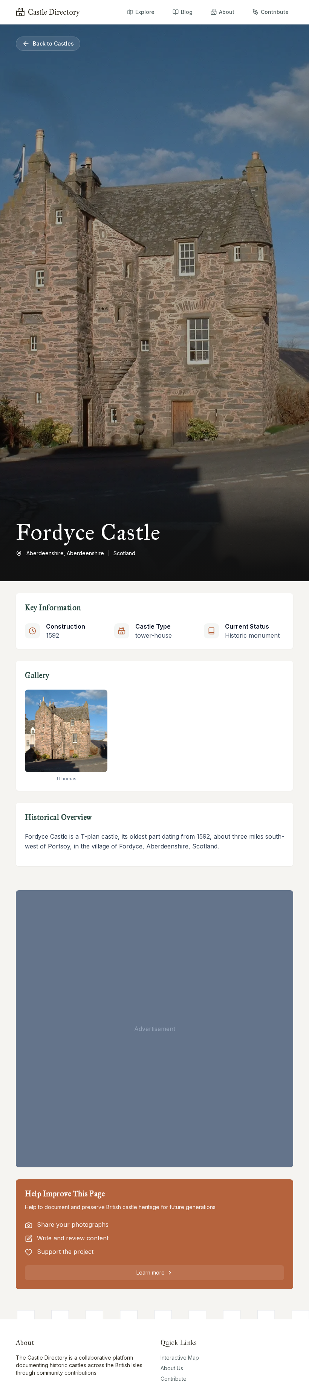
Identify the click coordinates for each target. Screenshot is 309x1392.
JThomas (65, 778)
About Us (172, 1368)
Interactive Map (180, 1357)
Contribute (174, 1378)
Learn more (150, 1272)
